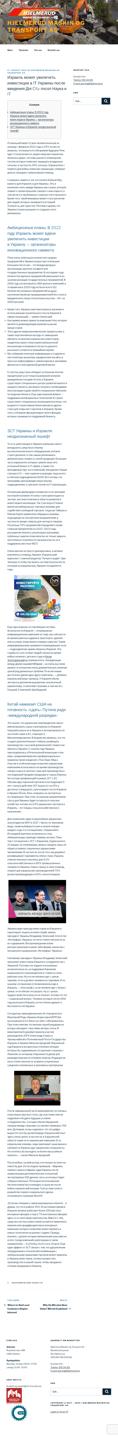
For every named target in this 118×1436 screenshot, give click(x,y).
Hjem (10, 50)
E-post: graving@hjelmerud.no (88, 83)
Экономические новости (27, 1283)
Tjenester (23, 50)
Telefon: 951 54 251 (83, 80)
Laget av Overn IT (59, 1411)
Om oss (38, 50)
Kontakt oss (54, 50)
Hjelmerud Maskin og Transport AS (46, 26)
